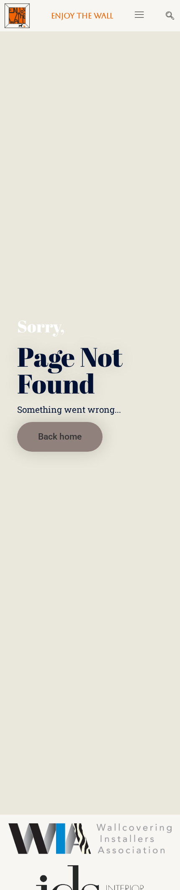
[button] (139, 16)
